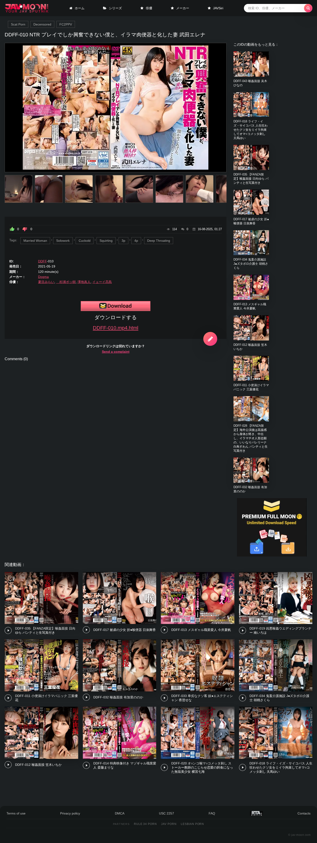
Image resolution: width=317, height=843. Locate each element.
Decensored (42, 24)
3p (123, 240)
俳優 (149, 8)
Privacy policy (70, 813)
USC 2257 (166, 813)
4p (136, 240)
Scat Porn (18, 24)
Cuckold (85, 240)
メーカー (182, 8)
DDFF (42, 261)
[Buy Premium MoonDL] (272, 555)
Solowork (63, 240)
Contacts (304, 813)
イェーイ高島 (102, 282)
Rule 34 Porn (145, 824)
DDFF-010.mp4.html (115, 328)
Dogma (43, 277)
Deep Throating (158, 240)
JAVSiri (218, 8)
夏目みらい (46, 282)
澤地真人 (84, 282)
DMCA (119, 813)
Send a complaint (115, 351)
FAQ (212, 813)
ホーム (79, 8)
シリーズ (115, 8)
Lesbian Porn (192, 824)
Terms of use (16, 813)
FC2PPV (65, 24)
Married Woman (35, 240)
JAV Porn (169, 824)
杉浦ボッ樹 (66, 282)
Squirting (106, 240)
